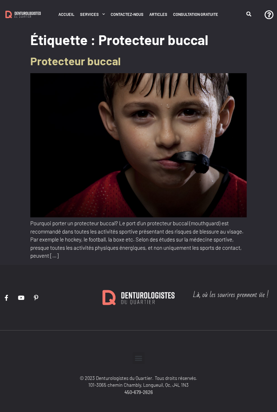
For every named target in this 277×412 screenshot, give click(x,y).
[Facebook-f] (6, 298)
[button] (249, 14)
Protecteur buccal (75, 60)
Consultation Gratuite (195, 14)
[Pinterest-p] (36, 298)
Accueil (66, 14)
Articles (158, 14)
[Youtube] (21, 298)
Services (89, 14)
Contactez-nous (127, 14)
